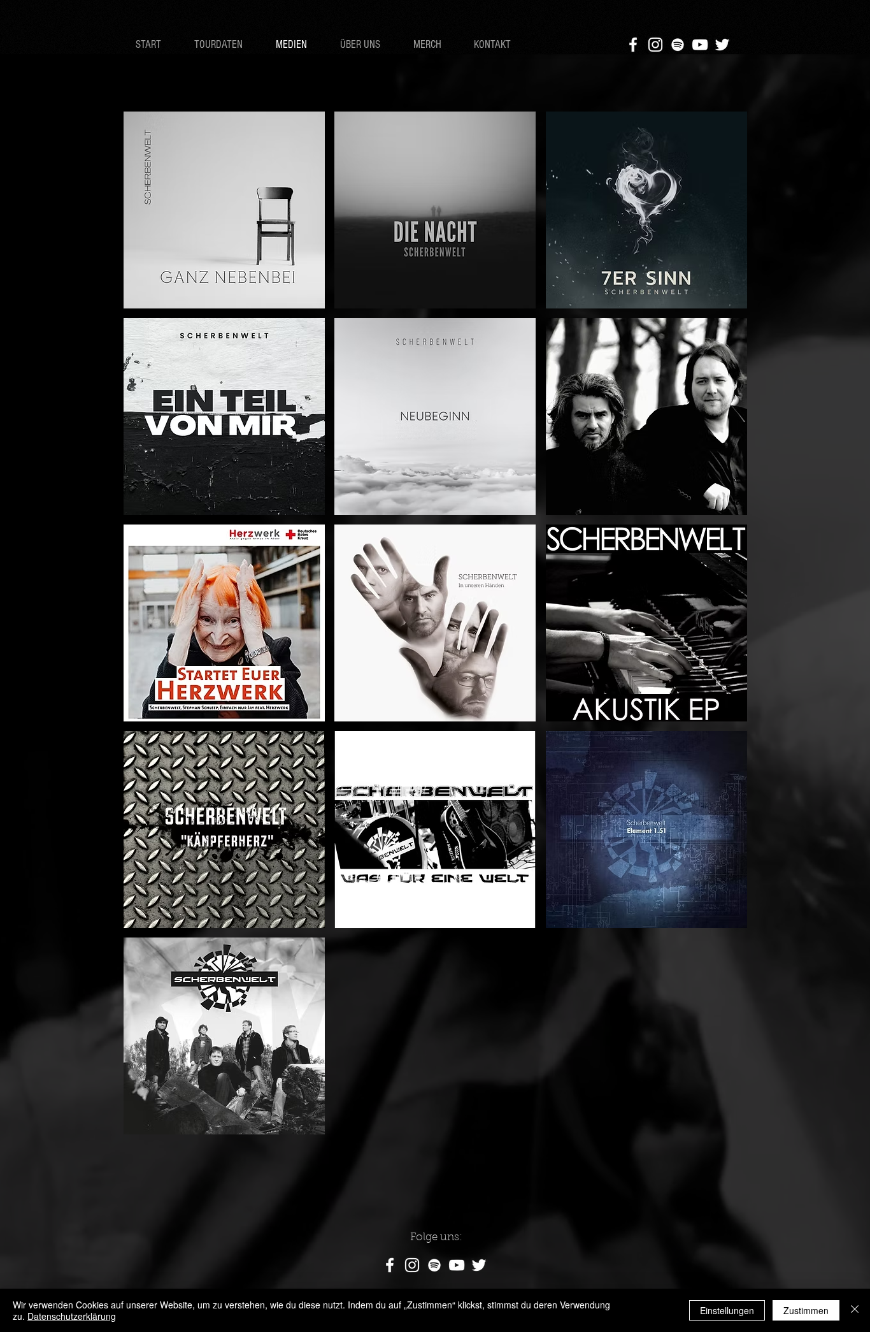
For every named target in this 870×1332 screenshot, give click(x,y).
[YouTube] (700, 44)
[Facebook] (633, 44)
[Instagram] (655, 44)
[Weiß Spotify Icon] (677, 44)
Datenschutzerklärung (71, 1316)
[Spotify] (434, 1265)
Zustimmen (806, 1310)
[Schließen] (854, 1310)
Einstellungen (727, 1310)
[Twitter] (722, 44)
